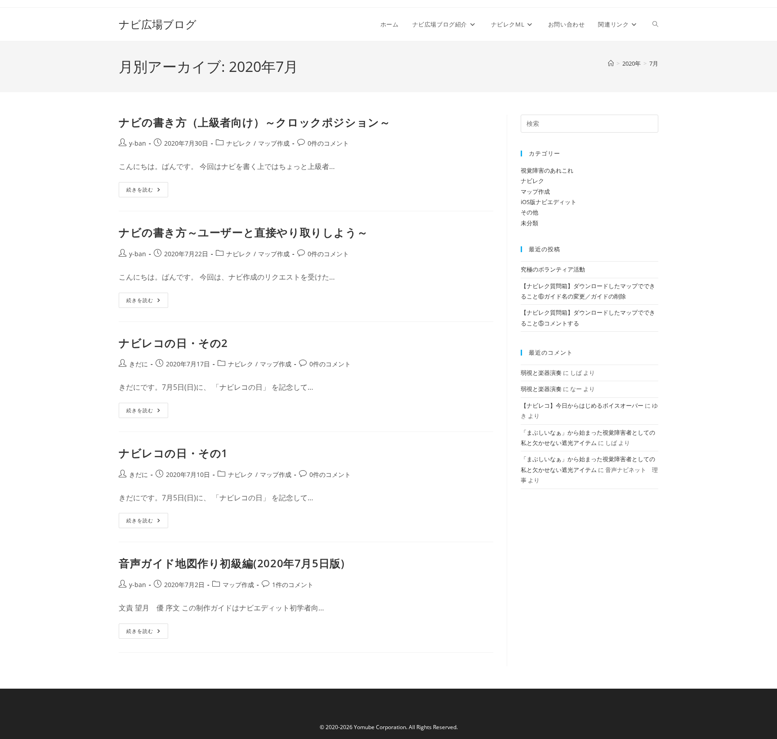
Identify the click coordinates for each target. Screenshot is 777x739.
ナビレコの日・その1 (173, 452)
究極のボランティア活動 (553, 269)
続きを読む (146, 191)
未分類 (529, 223)
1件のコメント (292, 584)
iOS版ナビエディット (548, 202)
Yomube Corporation (380, 727)
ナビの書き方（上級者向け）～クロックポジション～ (254, 122)
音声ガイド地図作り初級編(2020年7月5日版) (231, 563)
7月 (653, 63)
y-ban (137, 143)
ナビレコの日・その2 (173, 342)
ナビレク (238, 143)
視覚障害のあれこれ (547, 170)
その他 (529, 212)
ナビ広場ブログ (157, 24)
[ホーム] (611, 63)
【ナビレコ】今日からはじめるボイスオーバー (582, 405)
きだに (138, 364)
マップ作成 (274, 143)
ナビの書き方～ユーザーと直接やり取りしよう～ (243, 232)
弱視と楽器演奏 (541, 373)
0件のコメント (328, 143)
